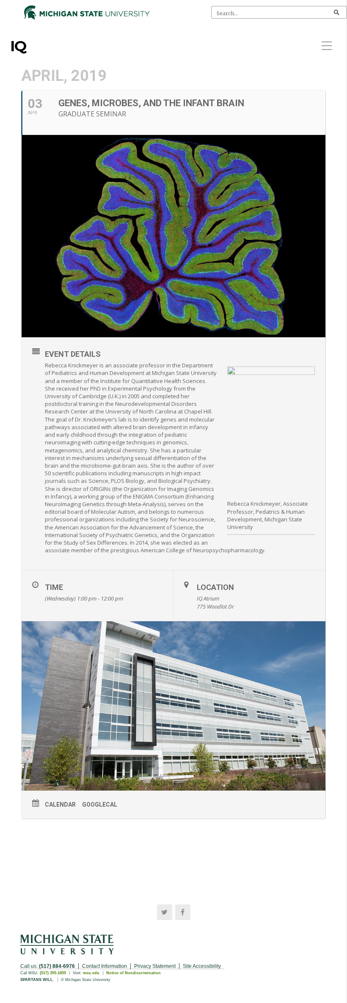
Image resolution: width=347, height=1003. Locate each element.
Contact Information (104, 966)
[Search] (336, 12)
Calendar (60, 804)
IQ (18, 46)
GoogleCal (99, 804)
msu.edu (91, 973)
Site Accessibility (202, 966)
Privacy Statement (155, 966)
